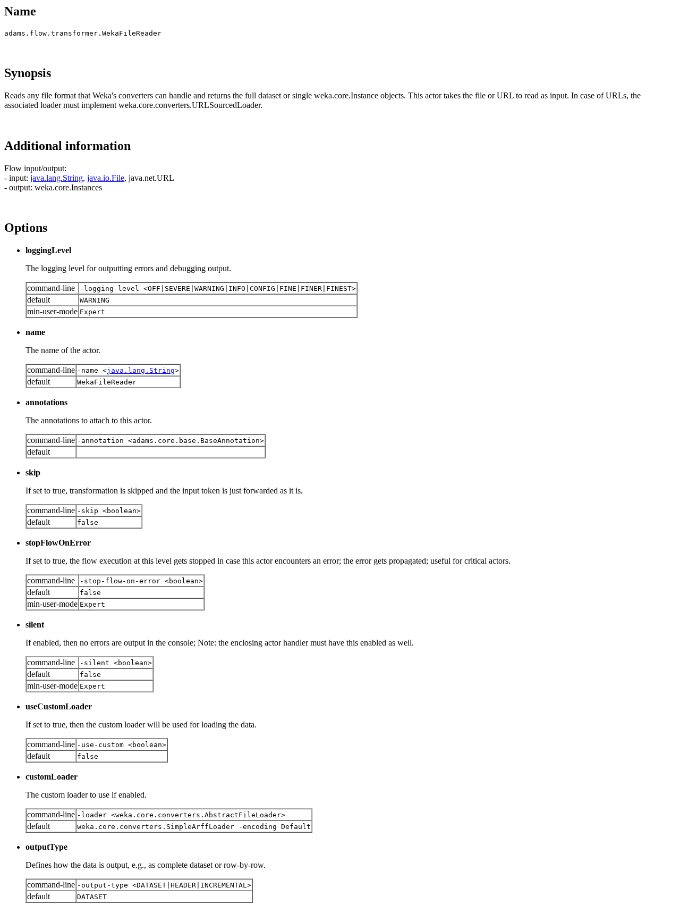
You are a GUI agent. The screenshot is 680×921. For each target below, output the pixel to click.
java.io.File (105, 177)
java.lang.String (56, 177)
